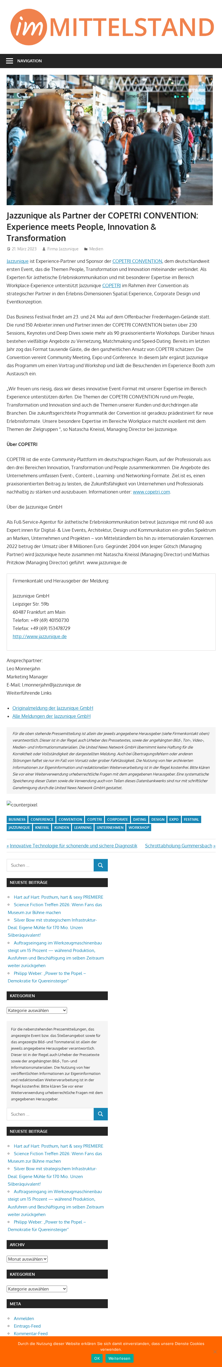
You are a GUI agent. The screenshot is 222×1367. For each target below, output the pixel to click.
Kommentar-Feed (31, 1333)
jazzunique (19, 827)
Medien (96, 248)
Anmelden (24, 1318)
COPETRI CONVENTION (137, 261)
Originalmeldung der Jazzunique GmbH (52, 708)
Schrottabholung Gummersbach (178, 846)
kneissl (42, 827)
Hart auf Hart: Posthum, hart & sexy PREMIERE (58, 897)
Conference (42, 819)
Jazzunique (18, 261)
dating (139, 819)
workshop (139, 827)
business (17, 819)
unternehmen (110, 827)
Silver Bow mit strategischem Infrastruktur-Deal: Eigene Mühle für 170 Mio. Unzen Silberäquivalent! (52, 927)
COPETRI (111, 285)
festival (191, 819)
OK (97, 1358)
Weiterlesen (119, 1358)
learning (83, 827)
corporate (117, 819)
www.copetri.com (151, 492)
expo (174, 819)
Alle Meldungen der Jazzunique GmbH (51, 716)
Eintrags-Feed (27, 1326)
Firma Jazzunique (63, 248)
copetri (94, 819)
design (157, 819)
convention (70, 819)
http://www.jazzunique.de (40, 636)
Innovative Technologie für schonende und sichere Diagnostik (73, 846)
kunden (61, 827)
